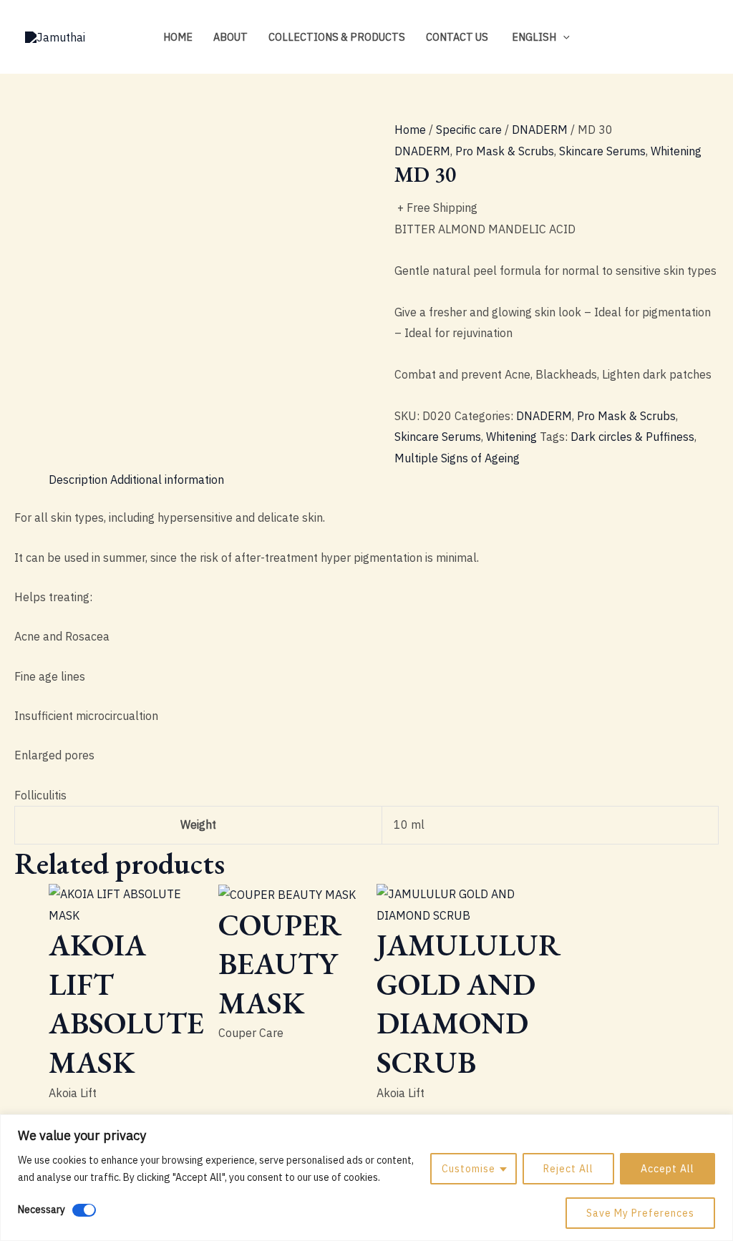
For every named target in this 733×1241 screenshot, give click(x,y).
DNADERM (540, 129)
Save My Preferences (640, 1213)
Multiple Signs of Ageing (457, 458)
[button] (563, 37)
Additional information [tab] (167, 479)
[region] (366, 1177)
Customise (468, 1168)
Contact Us (457, 37)
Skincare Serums (602, 151)
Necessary (41, 1209)
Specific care (469, 129)
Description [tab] (78, 479)
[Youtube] (701, 37)
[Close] (718, 1126)
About (230, 37)
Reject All (568, 1168)
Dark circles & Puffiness (632, 436)
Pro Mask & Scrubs (504, 151)
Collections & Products (336, 37)
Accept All (667, 1168)
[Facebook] (680, 37)
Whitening (676, 151)
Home (178, 37)
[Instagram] (658, 37)
